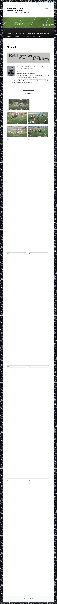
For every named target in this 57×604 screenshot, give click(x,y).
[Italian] (45, 2)
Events (29, 30)
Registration (36, 30)
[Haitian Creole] (43, 2)
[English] (36, 2)
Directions (18, 33)
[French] (39, 2)
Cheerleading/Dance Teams (43, 33)
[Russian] (52, 2)
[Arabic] (29, 2)
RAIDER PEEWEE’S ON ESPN (34, 36)
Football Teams (31, 33)
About (13, 30)
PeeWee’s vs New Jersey (19, 36)
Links (24, 33)
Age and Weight (10, 33)
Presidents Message (21, 30)
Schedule (9, 36)
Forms (42, 30)
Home (8, 30)
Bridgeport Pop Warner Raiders (15, 9)
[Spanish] (54, 2)
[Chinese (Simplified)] (33, 2)
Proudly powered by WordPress (28, 598)
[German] (41, 2)
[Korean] (47, 2)
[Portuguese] (50, 2)
